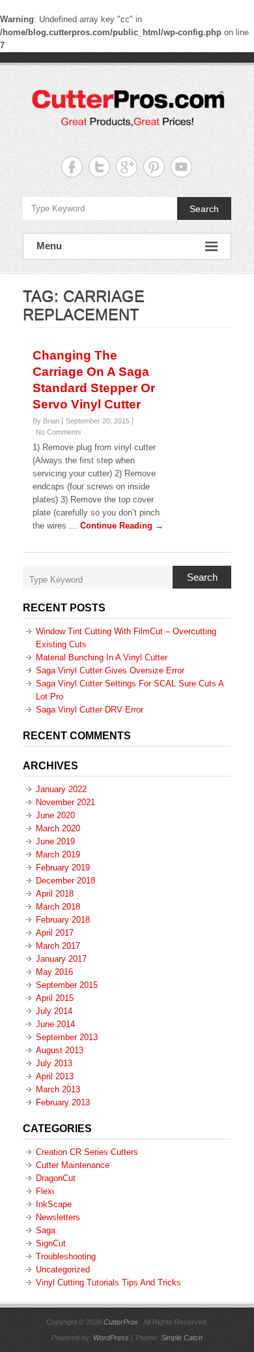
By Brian (46, 421)
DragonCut (56, 1178)
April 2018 (55, 894)
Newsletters (58, 1217)
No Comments (58, 432)
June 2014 (55, 1024)
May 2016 (54, 972)
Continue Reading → (121, 525)
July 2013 (54, 1063)
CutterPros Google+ (126, 166)
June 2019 (55, 841)
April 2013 (55, 1076)
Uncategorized (63, 1269)
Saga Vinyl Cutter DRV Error (89, 709)
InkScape (54, 1204)
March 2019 (58, 854)
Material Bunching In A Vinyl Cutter (101, 657)
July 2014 (54, 1011)
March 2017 (58, 946)
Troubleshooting (66, 1256)
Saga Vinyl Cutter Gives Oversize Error (110, 670)
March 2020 (58, 828)
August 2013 (59, 1050)
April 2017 (55, 933)
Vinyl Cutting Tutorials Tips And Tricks (108, 1282)
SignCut (51, 1243)
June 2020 (55, 815)
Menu (49, 245)
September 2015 (67, 985)
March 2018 (58, 907)
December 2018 (65, 880)
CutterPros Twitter (99, 166)
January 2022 (61, 789)
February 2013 (63, 1102)
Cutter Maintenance (72, 1165)
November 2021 (65, 802)
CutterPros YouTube (181, 166)
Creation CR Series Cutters (87, 1152)
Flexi (45, 1191)
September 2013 (67, 1037)
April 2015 (55, 998)
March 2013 (58, 1089)
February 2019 (63, 867)
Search (204, 209)
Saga (45, 1230)
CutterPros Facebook (72, 166)
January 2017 (61, 959)
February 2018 (63, 920)
